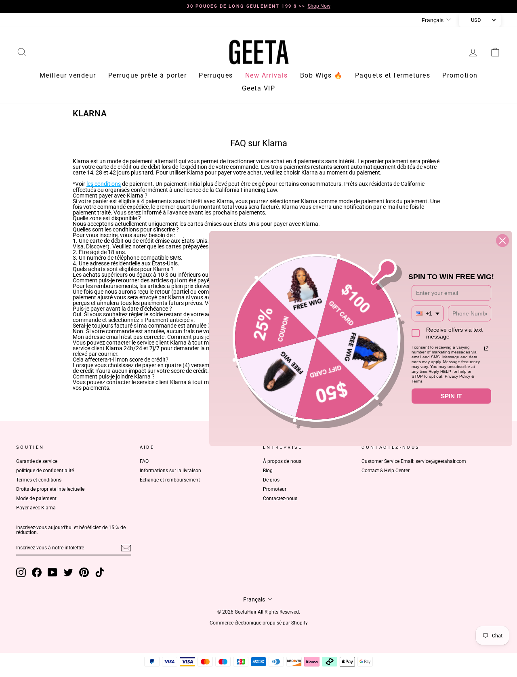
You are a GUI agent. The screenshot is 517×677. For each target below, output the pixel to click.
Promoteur (274, 489)
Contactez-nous (280, 498)
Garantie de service (36, 461)
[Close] (502, 240)
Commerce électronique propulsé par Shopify (259, 623)
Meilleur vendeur (68, 75)
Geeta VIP (258, 88)
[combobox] (428, 314)
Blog (268, 470)
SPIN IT (451, 396)
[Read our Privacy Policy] (486, 348)
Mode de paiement (36, 498)
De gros (271, 480)
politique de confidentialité (45, 470)
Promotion (460, 75)
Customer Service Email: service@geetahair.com (413, 461)
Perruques (216, 75)
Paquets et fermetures (393, 75)
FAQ (144, 461)
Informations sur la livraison (170, 470)
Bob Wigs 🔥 (321, 75)
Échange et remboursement (170, 480)
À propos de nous (282, 461)
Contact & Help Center (385, 470)
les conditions (103, 184)
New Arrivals (266, 75)
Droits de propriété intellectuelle (50, 489)
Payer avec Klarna (36, 508)
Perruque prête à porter (147, 75)
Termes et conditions (38, 480)
